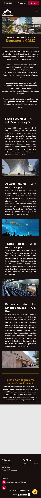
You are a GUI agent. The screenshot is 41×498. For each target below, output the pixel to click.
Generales (6, 467)
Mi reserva (34, 3)
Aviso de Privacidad (9, 470)
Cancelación (7, 464)
